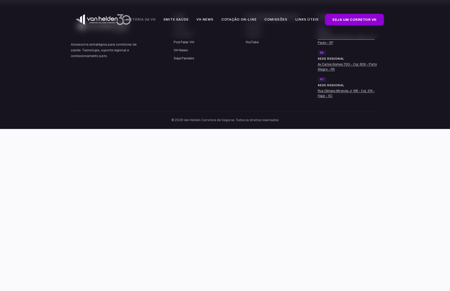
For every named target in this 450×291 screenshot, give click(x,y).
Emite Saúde (176, 19)
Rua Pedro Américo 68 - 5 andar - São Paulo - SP (346, 40)
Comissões (275, 19)
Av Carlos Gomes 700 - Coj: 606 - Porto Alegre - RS (347, 66)
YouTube (252, 42)
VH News (204, 19)
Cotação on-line (239, 19)
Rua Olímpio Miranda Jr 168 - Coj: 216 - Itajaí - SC (346, 93)
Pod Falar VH (184, 42)
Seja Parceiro (184, 58)
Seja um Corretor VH (354, 19)
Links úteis (307, 19)
